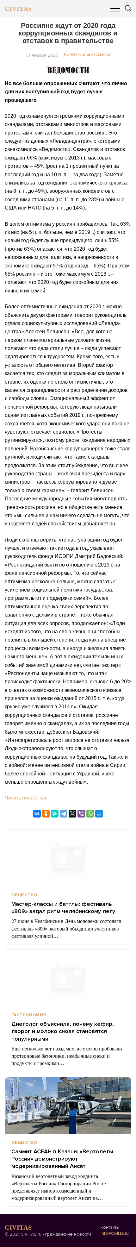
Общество (24, 895)
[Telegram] (63, 814)
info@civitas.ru (115, 1233)
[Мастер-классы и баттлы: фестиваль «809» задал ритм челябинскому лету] (68, 858)
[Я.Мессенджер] (55, 814)
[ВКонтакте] (37, 814)
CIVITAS (18, 8)
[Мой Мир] (99, 814)
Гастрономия (28, 1015)
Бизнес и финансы (87, 55)
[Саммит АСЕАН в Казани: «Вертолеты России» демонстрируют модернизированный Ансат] (68, 1105)
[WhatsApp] (90, 814)
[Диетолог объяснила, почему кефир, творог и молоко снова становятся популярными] (68, 978)
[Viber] (81, 814)
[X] (72, 814)
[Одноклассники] (46, 814)
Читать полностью (26, 797)
